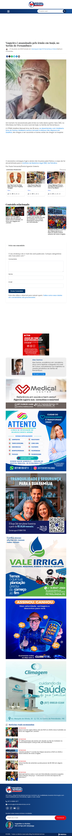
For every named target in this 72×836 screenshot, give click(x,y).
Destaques (35, 49)
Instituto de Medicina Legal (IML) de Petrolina (39, 163)
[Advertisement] (36, 28)
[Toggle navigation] (8, 11)
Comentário (13, 259)
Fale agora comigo (39, 374)
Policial (55, 49)
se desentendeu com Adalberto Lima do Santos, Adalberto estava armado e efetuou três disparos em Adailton (35, 130)
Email (10, 282)
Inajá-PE (41, 49)
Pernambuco (48, 49)
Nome (11, 274)
